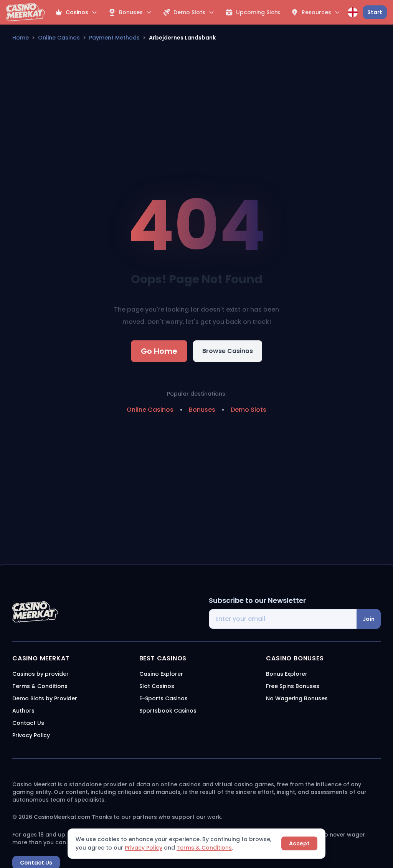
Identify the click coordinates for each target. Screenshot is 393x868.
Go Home (159, 351)
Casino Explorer (161, 674)
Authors (23, 711)
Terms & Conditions (204, 847)
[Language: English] (352, 12)
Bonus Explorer (286, 674)
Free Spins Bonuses (292, 686)
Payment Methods (114, 37)
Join (369, 619)
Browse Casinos (227, 351)
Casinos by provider (40, 674)
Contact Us (28, 723)
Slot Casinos (156, 686)
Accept (299, 843)
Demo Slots (248, 409)
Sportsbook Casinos (167, 711)
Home (20, 37)
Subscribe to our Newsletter (257, 600)
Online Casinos (59, 37)
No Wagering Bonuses (297, 698)
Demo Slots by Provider (44, 698)
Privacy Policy (143, 847)
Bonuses (202, 409)
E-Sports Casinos (163, 698)
